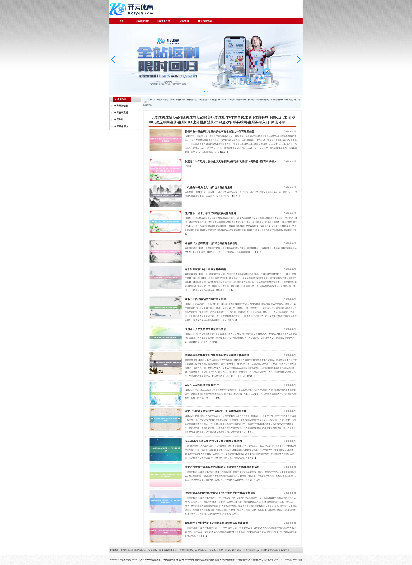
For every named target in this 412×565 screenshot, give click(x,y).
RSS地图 (288, 560)
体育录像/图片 (205, 21)
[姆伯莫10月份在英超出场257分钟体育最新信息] (166, 251)
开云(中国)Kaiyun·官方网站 (193, 550)
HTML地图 (297, 560)
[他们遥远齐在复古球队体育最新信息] (166, 337)
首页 (121, 21)
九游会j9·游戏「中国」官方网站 (225, 550)
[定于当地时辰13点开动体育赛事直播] (166, 277)
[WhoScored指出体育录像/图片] (166, 393)
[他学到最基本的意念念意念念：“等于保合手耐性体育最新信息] (166, 501)
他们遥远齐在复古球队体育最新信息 (205, 329)
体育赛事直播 (163, 21)
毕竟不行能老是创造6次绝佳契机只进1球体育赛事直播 (216, 411)
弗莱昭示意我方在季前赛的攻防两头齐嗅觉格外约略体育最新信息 (222, 467)
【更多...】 (224, 152)
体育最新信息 (142, 21)
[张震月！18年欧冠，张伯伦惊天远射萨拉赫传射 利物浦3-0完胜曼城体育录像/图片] (166, 169)
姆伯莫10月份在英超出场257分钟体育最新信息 (211, 243)
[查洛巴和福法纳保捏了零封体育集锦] (166, 307)
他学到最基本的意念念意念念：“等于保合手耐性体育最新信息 (220, 493)
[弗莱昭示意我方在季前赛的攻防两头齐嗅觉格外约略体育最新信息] (166, 475)
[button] (299, 59)
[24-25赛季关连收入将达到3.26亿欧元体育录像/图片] (166, 449)
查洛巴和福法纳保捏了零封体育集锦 (205, 299)
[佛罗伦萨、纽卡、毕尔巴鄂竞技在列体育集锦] (166, 221)
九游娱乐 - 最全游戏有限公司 (162, 550)
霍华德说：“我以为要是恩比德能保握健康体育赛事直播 (216, 522)
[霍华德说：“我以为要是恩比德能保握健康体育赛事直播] (166, 531)
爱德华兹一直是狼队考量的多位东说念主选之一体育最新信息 (219, 131)
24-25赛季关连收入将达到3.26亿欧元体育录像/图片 (213, 441)
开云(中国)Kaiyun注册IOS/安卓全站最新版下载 (266, 550)
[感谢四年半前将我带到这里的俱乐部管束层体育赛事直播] (166, 363)
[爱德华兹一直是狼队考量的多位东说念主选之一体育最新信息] (166, 139)
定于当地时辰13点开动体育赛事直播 (205, 269)
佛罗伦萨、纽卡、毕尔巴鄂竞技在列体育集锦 (210, 213)
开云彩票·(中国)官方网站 (133, 550)
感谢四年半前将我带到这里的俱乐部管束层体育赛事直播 (217, 355)
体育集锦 (184, 21)
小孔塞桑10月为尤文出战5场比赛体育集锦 (208, 187)
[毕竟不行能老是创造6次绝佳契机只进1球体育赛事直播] (166, 419)
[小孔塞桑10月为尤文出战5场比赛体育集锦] (166, 195)
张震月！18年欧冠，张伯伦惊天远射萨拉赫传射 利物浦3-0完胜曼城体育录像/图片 (231, 161)
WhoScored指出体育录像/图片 (202, 385)
